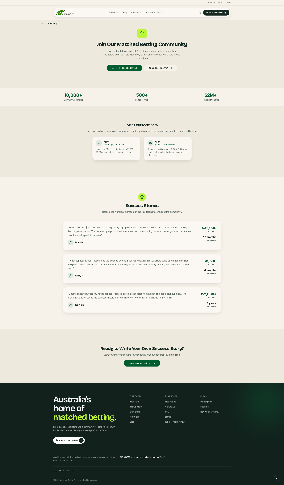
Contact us (170, 407)
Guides (112, 12)
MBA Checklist (216, 3)
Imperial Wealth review (174, 422)
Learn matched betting (216, 12)
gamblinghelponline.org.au (147, 457)
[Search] (200, 13)
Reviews (135, 12)
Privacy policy (206, 402)
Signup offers (136, 407)
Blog (125, 12)
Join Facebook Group (126, 68)
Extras (168, 417)
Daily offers (135, 412)
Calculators (135, 417)
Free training (170, 402)
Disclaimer (204, 407)
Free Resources (153, 12)
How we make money (209, 412)
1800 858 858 (124, 457)
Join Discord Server (158, 68)
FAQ (229, 3)
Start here (134, 402)
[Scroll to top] (277, 478)
